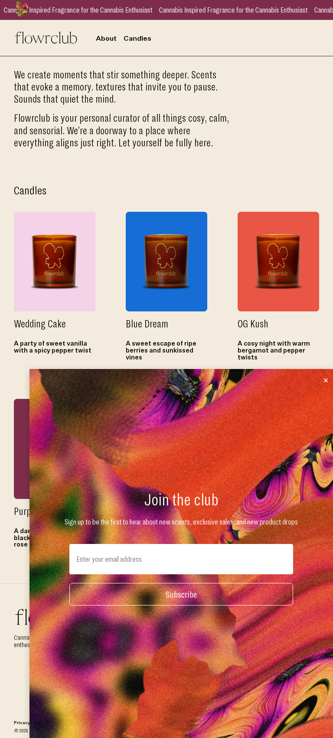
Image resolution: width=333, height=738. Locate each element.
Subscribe (181, 594)
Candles (137, 39)
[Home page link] (46, 36)
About (106, 39)
